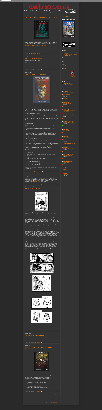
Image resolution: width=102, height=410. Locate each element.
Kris (64, 95)
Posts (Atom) (31, 396)
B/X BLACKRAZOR (66, 94)
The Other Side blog (66, 83)
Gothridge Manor (66, 102)
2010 (64, 65)
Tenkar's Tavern (66, 109)
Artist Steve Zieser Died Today (33, 189)
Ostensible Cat (65, 118)
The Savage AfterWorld (67, 125)
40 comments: (38, 171)
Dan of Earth (74, 76)
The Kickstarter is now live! (29, 372)
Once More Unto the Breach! (68, 121)
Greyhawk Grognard (66, 139)
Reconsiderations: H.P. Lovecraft (68, 92)
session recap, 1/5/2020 (66, 130)
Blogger (55, 402)
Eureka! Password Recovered (67, 155)
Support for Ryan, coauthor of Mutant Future (37, 176)
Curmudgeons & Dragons (67, 161)
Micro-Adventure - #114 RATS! (67, 103)
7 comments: (38, 69)
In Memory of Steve (66, 162)
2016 (64, 57)
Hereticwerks (65, 136)
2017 (64, 52)
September (66, 53)
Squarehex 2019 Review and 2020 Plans (69, 133)
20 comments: (39, 53)
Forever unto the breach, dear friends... (69, 122)
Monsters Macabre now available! (34, 335)
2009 (64, 67)
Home (40, 394)
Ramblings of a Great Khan (67, 113)
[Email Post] (42, 53)
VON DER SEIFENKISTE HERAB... (69, 143)
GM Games (65, 173)
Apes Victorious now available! (33, 58)
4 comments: (38, 391)
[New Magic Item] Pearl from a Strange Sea (69, 88)
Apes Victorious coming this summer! (35, 74)
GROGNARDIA (65, 91)
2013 (64, 61)
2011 (64, 64)
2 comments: (38, 342)
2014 (64, 60)
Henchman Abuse (66, 129)
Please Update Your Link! (67, 140)
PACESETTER (65, 16)
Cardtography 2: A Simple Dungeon (68, 148)
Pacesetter (65, 169)
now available (49, 337)
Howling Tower (65, 147)
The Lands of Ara (66, 151)
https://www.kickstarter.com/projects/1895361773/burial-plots (35, 45)
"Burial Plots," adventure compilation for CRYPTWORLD (41, 17)
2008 (64, 68)
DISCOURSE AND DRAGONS (68, 154)
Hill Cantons (65, 98)
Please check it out (37, 181)
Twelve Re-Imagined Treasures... (68, 137)
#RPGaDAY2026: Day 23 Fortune (68, 84)
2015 (64, 58)
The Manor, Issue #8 (66, 174)
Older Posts (56, 394)
